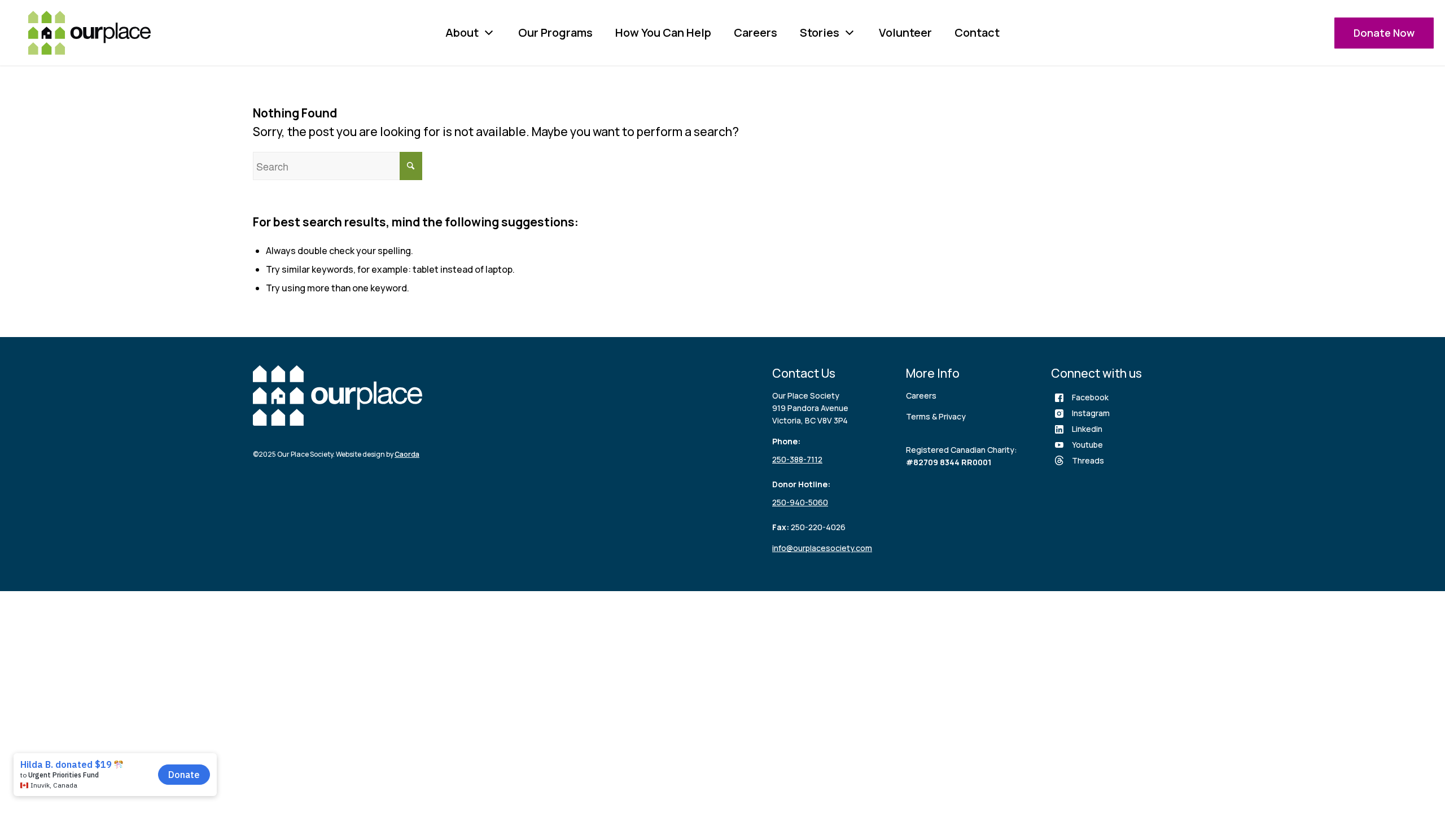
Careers (755, 32)
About (462, 32)
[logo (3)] (89, 32)
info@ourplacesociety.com (822, 548)
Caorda (407, 454)
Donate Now (1384, 33)
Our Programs (555, 32)
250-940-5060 (800, 502)
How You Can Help (663, 32)
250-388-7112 (797, 459)
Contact (977, 32)
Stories (819, 32)
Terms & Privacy (936, 416)
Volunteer (905, 32)
